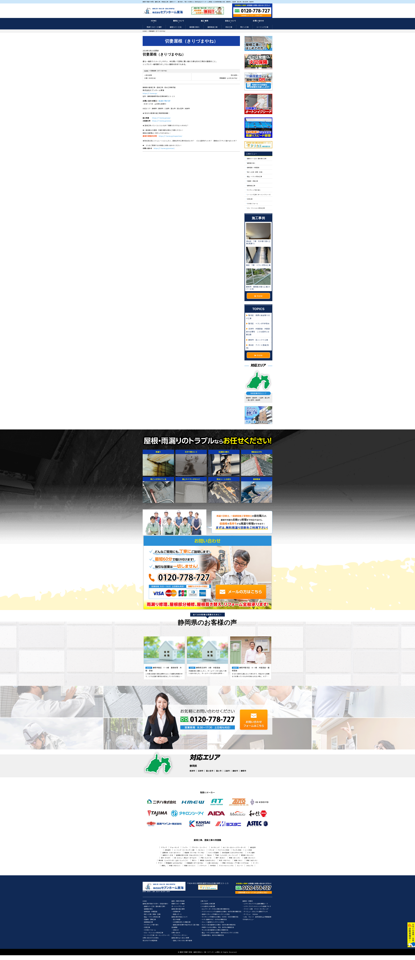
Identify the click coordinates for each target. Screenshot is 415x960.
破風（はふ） (238, 860)
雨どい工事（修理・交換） (255, 172)
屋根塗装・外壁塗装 (253, 167)
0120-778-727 (164, 100)
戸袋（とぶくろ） (206, 858)
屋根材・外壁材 (248, 901)
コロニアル (249, 866)
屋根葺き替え (194, 27)
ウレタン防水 (237, 850)
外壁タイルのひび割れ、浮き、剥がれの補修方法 (218, 927)
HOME (153, 20)
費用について (178, 20)
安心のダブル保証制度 (150, 941)
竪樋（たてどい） (190, 866)
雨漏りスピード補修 (154, 27)
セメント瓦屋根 (213, 853)
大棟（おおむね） (213, 863)
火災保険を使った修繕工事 (182, 922)
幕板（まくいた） (235, 858)
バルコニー (201, 850)
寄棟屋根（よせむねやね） (174, 863)
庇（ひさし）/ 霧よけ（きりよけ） (185, 858)
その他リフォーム (252, 203)
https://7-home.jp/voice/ (161, 121)
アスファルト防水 (223, 850)
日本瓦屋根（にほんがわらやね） (233, 853)
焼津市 (192, 770)
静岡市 (243, 770)
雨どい (194, 860)
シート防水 (248, 850)
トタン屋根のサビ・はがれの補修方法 (214, 919)
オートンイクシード (178, 906)
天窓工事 (250, 199)
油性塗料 (253, 847)
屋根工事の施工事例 (178, 909)
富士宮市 (209, 770)
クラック (164, 847)
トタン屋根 (251, 853)
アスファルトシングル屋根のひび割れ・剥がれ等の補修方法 (221, 912)
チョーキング (174, 847)
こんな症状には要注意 (207, 906)
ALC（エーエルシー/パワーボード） (235, 847)
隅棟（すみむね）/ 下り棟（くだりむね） (236, 863)
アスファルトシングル (226, 866)
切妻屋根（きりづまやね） (195, 863)
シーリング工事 (262, 27)
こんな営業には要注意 (207, 904)
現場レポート (177, 914)
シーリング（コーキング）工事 (184, 850)
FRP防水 (213, 866)
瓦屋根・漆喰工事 (252, 181)
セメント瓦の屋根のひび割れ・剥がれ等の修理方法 (218, 925)
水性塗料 (168, 850)
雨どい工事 (244, 27)
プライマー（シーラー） (200, 847)
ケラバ (160, 863)
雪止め (209, 855)
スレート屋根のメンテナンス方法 (213, 922)
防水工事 (229, 27)
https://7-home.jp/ (150, 93)
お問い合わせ (258, 20)
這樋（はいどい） (250, 858)
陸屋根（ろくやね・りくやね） (195, 853)
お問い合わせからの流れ (151, 938)
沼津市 (200, 770)
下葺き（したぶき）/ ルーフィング (226, 855)
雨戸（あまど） (221, 858)
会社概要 (174, 927)
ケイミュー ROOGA (251, 914)
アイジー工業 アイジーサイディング (256, 909)
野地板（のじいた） (247, 855)
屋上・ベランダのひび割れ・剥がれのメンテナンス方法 (220, 933)
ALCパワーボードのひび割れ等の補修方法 (215, 909)
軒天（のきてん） (225, 860)
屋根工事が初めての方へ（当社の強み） (156, 904)
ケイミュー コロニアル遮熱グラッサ (256, 912)
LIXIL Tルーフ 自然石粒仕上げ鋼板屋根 (257, 917)
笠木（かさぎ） (166, 858)
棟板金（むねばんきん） (208, 860)
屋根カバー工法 (176, 27)
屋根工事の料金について (180, 917)
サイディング (215, 847)
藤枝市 (235, 770)
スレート (240, 866)
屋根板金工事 (213, 27)
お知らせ (176, 930)
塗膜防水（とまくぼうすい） (171, 853)
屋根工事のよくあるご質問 (180, 938)
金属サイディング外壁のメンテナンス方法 (216, 914)
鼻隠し (164, 866)
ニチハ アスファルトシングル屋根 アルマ (257, 906)
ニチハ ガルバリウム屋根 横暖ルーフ (256, 904)
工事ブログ (204, 901)
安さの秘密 (176, 919)
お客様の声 (176, 912)
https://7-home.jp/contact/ (164, 148)
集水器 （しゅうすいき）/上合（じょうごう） (174, 860)
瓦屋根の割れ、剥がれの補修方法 (213, 935)
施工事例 (204, 20)
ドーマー (256, 863)
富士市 (219, 770)
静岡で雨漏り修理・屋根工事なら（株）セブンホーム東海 (200, 952)
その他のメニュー (248, 919)
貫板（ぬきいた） (252, 860)
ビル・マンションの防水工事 (256, 208)
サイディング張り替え (254, 190)
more (259, 295)
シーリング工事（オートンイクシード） (259, 194)
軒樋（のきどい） (175, 866)
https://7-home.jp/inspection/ (170, 136)
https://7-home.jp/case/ (161, 118)
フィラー (185, 847)
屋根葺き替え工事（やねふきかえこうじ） (190, 855)
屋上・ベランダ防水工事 (254, 176)
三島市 (227, 770)
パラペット (203, 866)
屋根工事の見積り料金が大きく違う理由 (186, 925)
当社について (230, 20)
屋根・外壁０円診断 (178, 901)
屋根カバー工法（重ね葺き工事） (257, 158)
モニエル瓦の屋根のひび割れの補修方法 (215, 930)
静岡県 (193, 765)
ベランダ (211, 850)
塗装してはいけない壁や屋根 (182, 941)
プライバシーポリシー (180, 935)
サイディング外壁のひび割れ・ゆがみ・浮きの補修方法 (220, 917)
